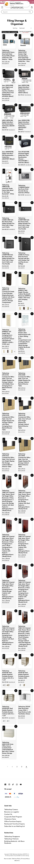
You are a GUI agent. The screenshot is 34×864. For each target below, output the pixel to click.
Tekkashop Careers (11, 809)
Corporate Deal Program (13, 817)
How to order (7, 858)
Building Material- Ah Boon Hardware (14, 842)
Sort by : (15, 28)
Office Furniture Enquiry (12, 821)
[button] (2, 7)
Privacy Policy (25, 858)
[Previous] (8, 766)
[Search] (30, 11)
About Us (17, 860)
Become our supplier (11, 812)
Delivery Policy (16, 858)
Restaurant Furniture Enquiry (14, 824)
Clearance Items (10, 819)
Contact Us (8, 814)
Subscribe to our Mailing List (14, 826)
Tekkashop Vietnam (11, 839)
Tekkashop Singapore (12, 836)
